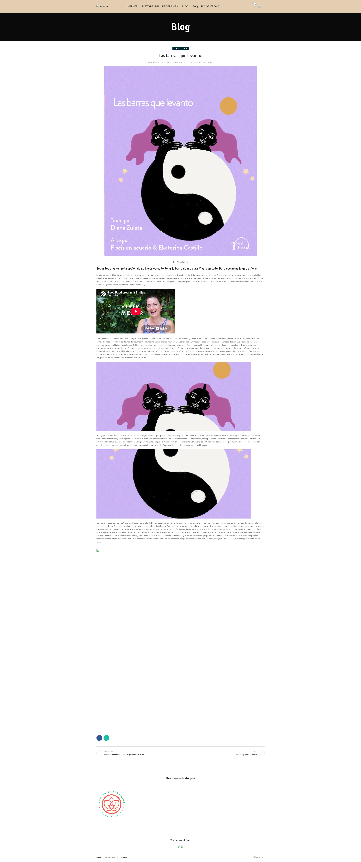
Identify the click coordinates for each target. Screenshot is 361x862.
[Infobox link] (261, 6)
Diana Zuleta (165, 62)
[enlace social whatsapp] (106, 738)
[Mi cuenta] (245, 6)
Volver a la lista (180, 753)
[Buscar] (241, 6)
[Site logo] (102, 6)
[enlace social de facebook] (99, 738)
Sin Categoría (180, 49)
